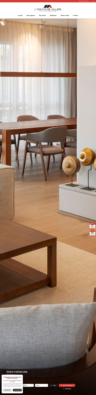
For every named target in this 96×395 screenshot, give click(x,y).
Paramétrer (7, 390)
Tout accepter (17, 390)
